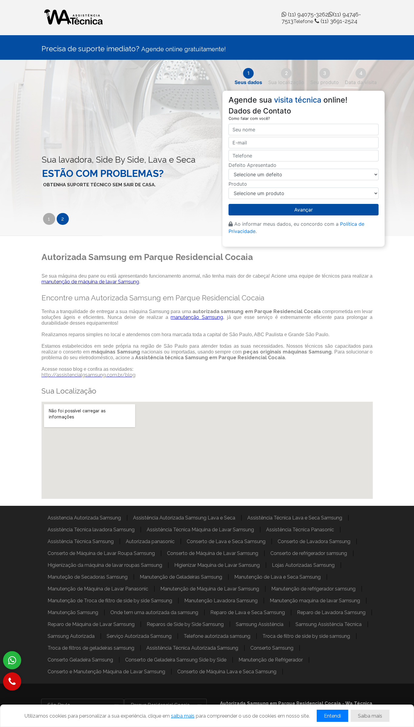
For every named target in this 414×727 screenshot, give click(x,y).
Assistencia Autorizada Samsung (84, 518)
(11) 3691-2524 (325, 21)
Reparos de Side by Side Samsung (185, 624)
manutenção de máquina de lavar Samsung (90, 282)
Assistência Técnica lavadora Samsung (91, 530)
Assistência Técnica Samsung (81, 541)
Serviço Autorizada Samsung (139, 636)
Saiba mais (370, 716)
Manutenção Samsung (73, 612)
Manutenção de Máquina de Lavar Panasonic (98, 589)
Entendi (332, 716)
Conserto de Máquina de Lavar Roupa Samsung (101, 553)
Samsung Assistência (259, 624)
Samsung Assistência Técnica (328, 624)
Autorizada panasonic (150, 541)
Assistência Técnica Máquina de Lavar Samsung (200, 530)
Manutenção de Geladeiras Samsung (181, 577)
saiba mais (183, 716)
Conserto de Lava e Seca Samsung (226, 541)
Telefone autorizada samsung (217, 636)
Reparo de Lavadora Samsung (331, 612)
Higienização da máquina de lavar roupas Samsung (105, 565)
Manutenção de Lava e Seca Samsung (277, 577)
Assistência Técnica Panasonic (300, 530)
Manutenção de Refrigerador (271, 660)
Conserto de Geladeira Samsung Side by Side (175, 660)
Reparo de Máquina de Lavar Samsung (91, 624)
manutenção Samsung (197, 317)
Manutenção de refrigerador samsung (313, 589)
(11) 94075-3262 (307, 14)
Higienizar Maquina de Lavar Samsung (217, 565)
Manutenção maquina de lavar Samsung (315, 601)
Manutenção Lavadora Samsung (221, 601)
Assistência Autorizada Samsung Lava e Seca (184, 518)
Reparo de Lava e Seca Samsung (247, 612)
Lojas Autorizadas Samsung (303, 565)
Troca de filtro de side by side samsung (306, 636)
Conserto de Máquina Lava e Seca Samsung (226, 672)
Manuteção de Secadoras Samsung (88, 577)
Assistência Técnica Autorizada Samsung (192, 648)
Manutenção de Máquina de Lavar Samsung (209, 589)
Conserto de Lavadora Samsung (314, 541)
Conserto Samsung (271, 648)
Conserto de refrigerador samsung (308, 553)
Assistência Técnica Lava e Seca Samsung (294, 518)
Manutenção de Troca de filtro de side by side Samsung (110, 601)
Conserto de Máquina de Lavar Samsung (212, 553)
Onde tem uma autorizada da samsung (154, 612)
